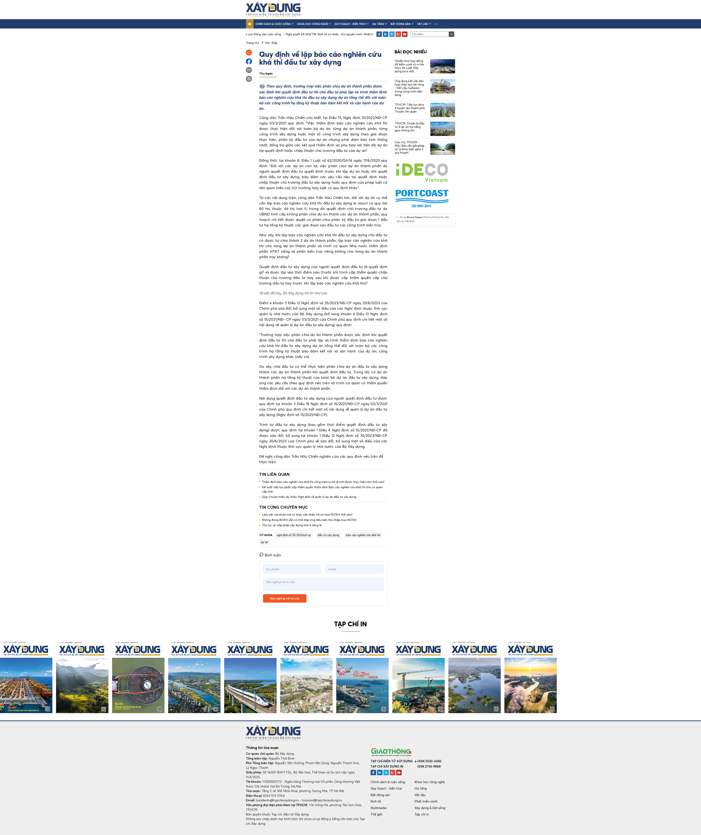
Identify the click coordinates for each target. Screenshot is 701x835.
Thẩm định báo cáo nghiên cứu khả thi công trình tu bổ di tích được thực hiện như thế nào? (323, 482)
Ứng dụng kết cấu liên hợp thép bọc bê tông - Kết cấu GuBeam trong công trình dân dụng (409, 88)
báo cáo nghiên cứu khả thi (363, 535)
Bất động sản (401, 23)
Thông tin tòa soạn (262, 747)
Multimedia (379, 808)
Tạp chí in (422, 814)
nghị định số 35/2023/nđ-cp (294, 535)
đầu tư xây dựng (328, 535)
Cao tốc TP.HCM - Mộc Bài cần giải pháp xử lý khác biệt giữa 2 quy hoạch (409, 147)
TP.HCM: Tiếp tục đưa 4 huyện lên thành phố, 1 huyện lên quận (410, 108)
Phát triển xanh (426, 801)
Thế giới (376, 814)
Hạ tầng (378, 23)
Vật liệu (422, 23)
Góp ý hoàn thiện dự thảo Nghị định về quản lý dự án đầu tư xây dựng (309, 497)
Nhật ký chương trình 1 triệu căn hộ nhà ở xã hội (333, 34)
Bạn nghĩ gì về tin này (285, 598)
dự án (264, 542)
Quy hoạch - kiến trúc (350, 23)
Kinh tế (376, 801)
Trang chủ (252, 43)
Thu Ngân (266, 73)
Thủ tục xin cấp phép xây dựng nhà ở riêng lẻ (292, 525)
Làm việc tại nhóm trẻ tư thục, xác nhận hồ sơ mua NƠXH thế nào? (307, 514)
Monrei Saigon (415, 217)
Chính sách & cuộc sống (273, 23)
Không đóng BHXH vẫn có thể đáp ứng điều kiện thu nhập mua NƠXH (309, 520)
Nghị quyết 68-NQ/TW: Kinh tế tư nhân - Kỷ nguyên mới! (261, 34)
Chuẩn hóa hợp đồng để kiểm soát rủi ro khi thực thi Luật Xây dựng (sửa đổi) (409, 66)
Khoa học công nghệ (312, 23)
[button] (436, 24)
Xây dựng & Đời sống (430, 808)
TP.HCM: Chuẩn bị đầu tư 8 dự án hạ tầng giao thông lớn (409, 127)
